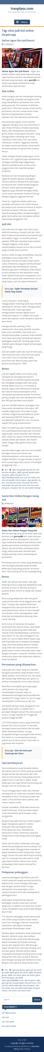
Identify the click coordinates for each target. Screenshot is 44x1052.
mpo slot (5, 1017)
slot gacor (5, 488)
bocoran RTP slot (32, 470)
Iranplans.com (22, 9)
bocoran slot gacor (9, 472)
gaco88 (32, 80)
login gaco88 (32, 480)
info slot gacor (29, 980)
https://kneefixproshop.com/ (12, 477)
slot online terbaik (9, 1026)
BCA (19, 1040)
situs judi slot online (13, 482)
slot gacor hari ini (17, 488)
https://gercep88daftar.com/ (12, 980)
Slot (6, 470)
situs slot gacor (29, 985)
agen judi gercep (18, 970)
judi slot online (30, 477)
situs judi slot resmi (18, 485)
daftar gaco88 (22, 472)
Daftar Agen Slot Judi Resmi (18, 40)
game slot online (28, 975)
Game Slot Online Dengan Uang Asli (19, 530)
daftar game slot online (19, 972)
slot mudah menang (32, 488)
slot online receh (24, 990)
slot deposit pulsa (9, 1013)
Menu (24, 22)
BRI (24, 1040)
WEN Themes (25, 1049)
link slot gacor (21, 480)
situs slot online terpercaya (21, 988)
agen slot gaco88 (18, 470)
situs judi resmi (30, 983)
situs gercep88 (17, 983)
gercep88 (18, 536)
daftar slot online (14, 975)
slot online (13, 990)
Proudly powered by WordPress (17, 1046)
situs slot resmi (33, 485)
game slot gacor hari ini (19, 475)
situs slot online (8, 1021)
